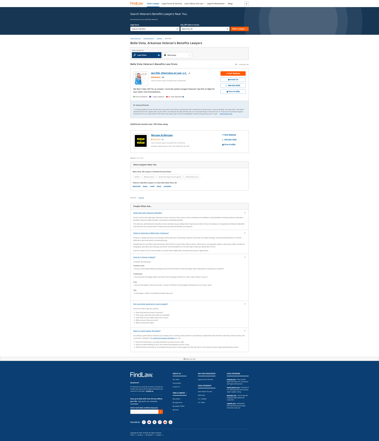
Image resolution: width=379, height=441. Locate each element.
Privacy (140, 435)
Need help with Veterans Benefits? (147, 213)
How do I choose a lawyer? (144, 257)
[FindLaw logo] (137, 3)
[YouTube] (149, 422)
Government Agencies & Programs (170, 177)
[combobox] (155, 29)
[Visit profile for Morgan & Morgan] (140, 141)
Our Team (176, 379)
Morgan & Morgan (162, 135)
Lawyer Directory (135, 38)
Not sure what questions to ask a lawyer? (150, 304)
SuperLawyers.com (233, 387)
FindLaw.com (231, 379)
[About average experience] (183, 97)
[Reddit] (165, 422)
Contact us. (149, 391)
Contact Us (176, 387)
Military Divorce (149, 177)
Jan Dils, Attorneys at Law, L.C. (169, 73)
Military (137, 177)
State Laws (201, 395)
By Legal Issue (177, 402)
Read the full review (226, 114)
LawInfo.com (231, 403)
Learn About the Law (205, 391)
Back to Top (191, 359)
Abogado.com (231, 395)
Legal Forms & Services (205, 379)
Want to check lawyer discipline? (147, 331)
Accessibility (177, 383)
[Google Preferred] (170, 422)
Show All (133, 198)
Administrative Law (192, 177)
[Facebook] (144, 422)
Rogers (145, 186)
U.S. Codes (201, 402)
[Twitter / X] (154, 422)
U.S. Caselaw (202, 399)
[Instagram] (160, 422)
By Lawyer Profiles (179, 406)
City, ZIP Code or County (189, 25)
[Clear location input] (227, 29)
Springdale (167, 186)
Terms (132, 435)
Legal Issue (134, 25)
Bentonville (136, 186)
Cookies (158, 435)
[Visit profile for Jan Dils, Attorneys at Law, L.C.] (140, 78)
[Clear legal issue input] (177, 29)
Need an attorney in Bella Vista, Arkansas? (151, 233)
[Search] (246, 3)
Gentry (159, 186)
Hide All (141, 198)
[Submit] (160, 412)
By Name (176, 410)
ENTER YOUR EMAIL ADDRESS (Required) (144, 408)
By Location (176, 399)
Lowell (152, 186)
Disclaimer (149, 435)
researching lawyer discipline (163, 338)
